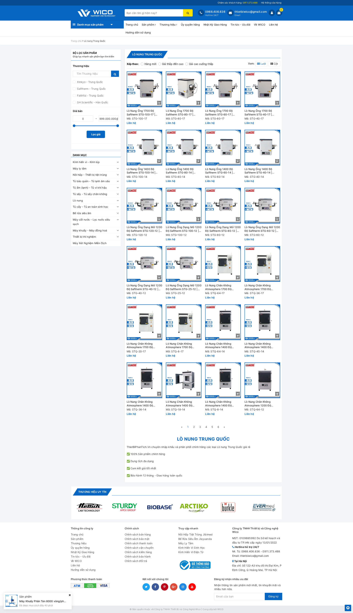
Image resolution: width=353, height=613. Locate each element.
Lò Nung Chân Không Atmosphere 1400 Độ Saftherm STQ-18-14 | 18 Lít (183, 403)
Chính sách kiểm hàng (138, 552)
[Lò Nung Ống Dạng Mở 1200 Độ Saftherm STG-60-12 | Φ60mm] (262, 206)
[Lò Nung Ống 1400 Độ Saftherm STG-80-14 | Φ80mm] (184, 147)
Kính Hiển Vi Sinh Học (191, 547)
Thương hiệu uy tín (92, 491)
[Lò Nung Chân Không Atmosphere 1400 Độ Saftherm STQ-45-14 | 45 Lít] (262, 322)
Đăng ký (273, 596)
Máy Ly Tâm (185, 543)
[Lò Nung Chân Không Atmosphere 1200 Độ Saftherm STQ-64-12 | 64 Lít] (262, 380)
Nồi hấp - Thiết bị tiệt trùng (90, 174)
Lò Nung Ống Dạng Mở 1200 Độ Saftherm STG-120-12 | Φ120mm (144, 229)
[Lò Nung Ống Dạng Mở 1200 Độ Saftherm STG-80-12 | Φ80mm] (223, 206)
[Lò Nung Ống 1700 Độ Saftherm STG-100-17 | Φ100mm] (144, 89)
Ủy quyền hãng (190, 24)
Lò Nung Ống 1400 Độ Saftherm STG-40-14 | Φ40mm (258, 171)
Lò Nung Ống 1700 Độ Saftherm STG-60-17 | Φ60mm (219, 112)
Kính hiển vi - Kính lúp (86, 162)
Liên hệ (273, 24)
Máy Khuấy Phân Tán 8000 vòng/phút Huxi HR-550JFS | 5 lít (57, 601)
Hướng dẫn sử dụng (138, 32)
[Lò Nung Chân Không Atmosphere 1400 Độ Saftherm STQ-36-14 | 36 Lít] (144, 380)
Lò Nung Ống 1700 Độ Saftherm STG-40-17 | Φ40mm (258, 112)
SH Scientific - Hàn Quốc (92, 102)
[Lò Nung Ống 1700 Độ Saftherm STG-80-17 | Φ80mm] (184, 89)
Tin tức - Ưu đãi (240, 24)
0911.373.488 (271, 551)
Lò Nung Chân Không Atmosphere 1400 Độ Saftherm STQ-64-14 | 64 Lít (223, 345)
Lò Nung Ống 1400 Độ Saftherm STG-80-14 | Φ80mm (179, 171)
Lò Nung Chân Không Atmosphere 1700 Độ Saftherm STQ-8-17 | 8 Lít (182, 345)
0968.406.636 (215, 11)
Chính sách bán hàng (138, 534)
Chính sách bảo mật (137, 538)
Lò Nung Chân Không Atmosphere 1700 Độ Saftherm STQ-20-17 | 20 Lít (144, 345)
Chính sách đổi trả (136, 560)
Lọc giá (95, 134)
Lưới (263, 63)
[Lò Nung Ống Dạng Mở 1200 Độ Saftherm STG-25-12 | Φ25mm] (184, 264)
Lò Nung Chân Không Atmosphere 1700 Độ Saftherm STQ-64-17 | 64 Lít (223, 287)
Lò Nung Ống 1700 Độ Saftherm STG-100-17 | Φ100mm (141, 112)
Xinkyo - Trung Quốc (89, 81)
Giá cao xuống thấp (201, 63)
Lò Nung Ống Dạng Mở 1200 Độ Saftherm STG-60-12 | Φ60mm (262, 229)
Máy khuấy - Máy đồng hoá (90, 230)
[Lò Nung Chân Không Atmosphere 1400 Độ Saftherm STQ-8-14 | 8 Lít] (223, 380)
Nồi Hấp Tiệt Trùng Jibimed (195, 534)
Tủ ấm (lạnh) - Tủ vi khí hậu (90, 187)
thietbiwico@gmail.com (251, 11)
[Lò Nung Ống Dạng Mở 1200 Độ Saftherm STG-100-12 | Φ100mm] (184, 206)
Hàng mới (150, 63)
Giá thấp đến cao (172, 63)
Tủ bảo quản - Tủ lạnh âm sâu (91, 181)
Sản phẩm (148, 24)
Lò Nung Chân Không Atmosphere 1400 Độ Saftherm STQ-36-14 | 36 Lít (144, 403)
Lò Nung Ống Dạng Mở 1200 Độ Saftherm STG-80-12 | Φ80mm (223, 229)
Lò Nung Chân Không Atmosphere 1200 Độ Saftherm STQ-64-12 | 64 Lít (262, 403)
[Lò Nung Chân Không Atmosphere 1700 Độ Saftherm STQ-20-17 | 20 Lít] (144, 322)
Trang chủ (132, 24)
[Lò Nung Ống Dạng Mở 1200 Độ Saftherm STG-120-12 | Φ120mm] (144, 206)
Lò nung (78, 200)
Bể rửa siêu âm (82, 213)
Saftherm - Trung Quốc (91, 88)
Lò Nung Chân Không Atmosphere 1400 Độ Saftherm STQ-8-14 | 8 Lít (221, 403)
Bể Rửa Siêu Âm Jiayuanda (195, 538)
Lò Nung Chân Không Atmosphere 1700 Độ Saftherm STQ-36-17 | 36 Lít (262, 287)
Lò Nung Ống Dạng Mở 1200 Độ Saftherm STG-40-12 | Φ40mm (144, 287)
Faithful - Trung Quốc (90, 95)
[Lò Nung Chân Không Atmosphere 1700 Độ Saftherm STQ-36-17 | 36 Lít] (262, 264)
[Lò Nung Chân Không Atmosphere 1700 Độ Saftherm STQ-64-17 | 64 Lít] (223, 264)
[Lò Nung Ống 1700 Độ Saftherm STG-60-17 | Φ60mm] (223, 89)
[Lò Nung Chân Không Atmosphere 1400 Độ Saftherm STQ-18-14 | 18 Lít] (184, 380)
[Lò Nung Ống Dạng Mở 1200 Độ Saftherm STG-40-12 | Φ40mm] (144, 264)
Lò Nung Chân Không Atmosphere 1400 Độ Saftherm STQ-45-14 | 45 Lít (262, 345)
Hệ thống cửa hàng (271, 2)
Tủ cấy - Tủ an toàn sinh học (90, 206)
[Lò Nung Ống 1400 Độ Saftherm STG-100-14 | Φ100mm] (144, 147)
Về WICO (259, 24)
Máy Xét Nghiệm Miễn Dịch (89, 243)
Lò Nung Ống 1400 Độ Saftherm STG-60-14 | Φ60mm (219, 171)
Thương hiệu (168, 24)
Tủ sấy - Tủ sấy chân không (90, 194)
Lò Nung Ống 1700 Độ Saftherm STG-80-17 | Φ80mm (179, 112)
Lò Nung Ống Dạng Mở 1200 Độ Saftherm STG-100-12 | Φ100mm (183, 229)
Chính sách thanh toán (138, 543)
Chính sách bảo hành (138, 556)
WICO (220, 609)
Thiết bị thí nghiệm (84, 236)
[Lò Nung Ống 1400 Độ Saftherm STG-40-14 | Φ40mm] (262, 147)
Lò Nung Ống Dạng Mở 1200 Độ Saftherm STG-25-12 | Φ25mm (183, 287)
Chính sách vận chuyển (139, 547)
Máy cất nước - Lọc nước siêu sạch (91, 222)
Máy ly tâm (80, 168)
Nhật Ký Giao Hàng (215, 24)
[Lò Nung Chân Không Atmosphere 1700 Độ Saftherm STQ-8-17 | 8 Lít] (184, 322)
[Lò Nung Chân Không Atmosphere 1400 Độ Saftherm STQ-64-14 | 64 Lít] (223, 322)
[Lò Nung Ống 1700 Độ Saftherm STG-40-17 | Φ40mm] (262, 89)
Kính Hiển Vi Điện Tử (190, 552)
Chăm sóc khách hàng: (237, 2)
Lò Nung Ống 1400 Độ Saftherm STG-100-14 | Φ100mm (141, 171)
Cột (275, 63)
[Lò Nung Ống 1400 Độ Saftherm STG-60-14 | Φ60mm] (223, 147)
